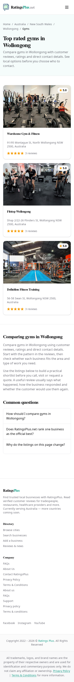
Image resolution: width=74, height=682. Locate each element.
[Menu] (67, 7)
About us (8, 590)
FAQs (6, 563)
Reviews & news (13, 546)
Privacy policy (11, 606)
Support (8, 601)
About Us (9, 569)
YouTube (39, 623)
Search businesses (15, 535)
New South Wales (41, 24)
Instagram (24, 623)
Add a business (13, 540)
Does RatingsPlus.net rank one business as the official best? (35, 431)
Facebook (9, 623)
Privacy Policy (11, 579)
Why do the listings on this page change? (35, 445)
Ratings (11, 490)
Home (6, 24)
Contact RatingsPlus (15, 574)
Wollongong (10, 29)
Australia (20, 24)
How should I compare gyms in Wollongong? (28, 416)
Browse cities (11, 530)
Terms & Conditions (15, 585)
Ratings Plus (46, 641)
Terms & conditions (15, 611)
